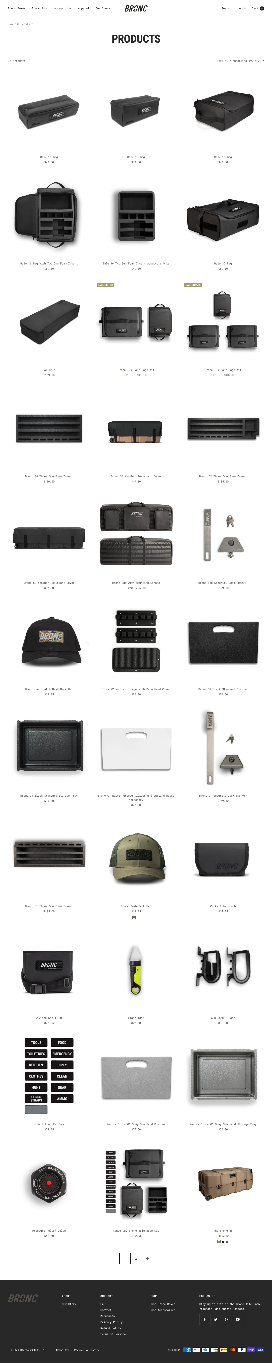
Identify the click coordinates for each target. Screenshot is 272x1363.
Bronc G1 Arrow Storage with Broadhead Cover (136, 689)
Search (226, 8)
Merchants (107, 1316)
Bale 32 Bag (223, 263)
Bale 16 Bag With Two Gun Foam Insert (49, 263)
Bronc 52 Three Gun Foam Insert (223, 476)
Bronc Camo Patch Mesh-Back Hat (49, 689)
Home (11, 24)
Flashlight (136, 1018)
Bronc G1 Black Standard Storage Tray (49, 795)
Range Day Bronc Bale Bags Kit (136, 1230)
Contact (106, 1310)
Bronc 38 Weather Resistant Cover (136, 476)
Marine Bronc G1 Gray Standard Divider (136, 1124)
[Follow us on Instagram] (226, 1319)
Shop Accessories (162, 1310)
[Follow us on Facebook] (204, 1319)
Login (242, 8)
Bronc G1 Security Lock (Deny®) (223, 795)
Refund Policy (110, 1328)
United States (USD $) (25, 1349)
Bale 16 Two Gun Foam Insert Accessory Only (136, 263)
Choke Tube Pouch (223, 906)
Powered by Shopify (86, 1349)
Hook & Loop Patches (49, 1124)
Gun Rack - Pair (223, 1018)
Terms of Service (113, 1334)
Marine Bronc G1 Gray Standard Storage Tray (223, 1124)
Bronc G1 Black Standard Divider (223, 689)
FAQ (102, 1304)
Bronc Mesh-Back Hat (136, 906)
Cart (257, 8)
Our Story (103, 8)
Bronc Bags (40, 8)
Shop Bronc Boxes (162, 1304)
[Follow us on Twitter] (215, 1319)
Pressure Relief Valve (49, 1230)
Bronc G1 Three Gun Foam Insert (49, 906)
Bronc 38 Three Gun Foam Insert (49, 476)
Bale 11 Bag (49, 157)
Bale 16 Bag (223, 157)
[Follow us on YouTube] (237, 1319)
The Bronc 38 (223, 1230)
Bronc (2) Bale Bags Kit (136, 370)
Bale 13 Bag (136, 157)
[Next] (147, 1258)
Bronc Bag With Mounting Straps (136, 583)
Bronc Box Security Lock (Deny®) (223, 583)
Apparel (83, 8)
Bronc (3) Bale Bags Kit (223, 370)
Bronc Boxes (16, 8)
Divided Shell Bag (49, 1018)
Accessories (63, 8)
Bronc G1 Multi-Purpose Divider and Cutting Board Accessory (136, 798)
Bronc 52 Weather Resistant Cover (48, 583)
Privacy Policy (111, 1322)
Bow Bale (49, 370)
